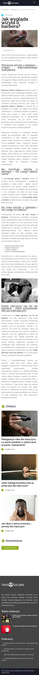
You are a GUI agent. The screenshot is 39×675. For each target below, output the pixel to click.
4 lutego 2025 (9, 531)
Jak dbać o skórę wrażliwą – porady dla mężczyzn (16, 525)
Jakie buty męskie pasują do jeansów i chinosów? (19, 654)
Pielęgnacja (14, 9)
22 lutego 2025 (9, 490)
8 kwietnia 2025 (9, 449)
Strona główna (5, 9)
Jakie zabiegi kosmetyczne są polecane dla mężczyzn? (17, 484)
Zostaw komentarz (10, 548)
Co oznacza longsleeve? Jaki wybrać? (24, 626)
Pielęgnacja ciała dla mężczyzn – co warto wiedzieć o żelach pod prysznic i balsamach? (19, 442)
